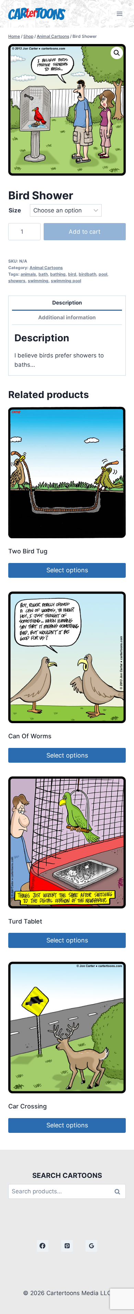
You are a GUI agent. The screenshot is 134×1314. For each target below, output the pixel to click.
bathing (58, 274)
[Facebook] (42, 1246)
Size (15, 210)
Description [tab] (67, 302)
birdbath (87, 274)
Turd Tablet (25, 921)
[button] (117, 53)
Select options (67, 570)
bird (72, 274)
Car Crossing (27, 1106)
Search (119, 1191)
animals (28, 274)
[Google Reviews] (91, 1246)
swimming (38, 280)
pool (103, 274)
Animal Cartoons (46, 267)
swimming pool (66, 280)
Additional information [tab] (67, 317)
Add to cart (84, 231)
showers (16, 280)
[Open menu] (119, 13)
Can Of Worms (30, 736)
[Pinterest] (67, 1246)
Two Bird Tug (27, 551)
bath (43, 274)
